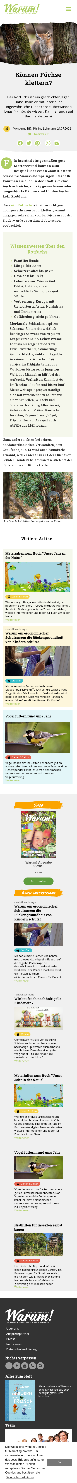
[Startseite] (22, 9)
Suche (40, 1365)
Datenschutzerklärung (21, 1349)
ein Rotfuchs (22, 205)
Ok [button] (59, 1462)
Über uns (12, 1329)
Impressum (13, 1344)
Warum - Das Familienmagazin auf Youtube (24, 1365)
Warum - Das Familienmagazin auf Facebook (16, 1365)
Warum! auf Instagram (9, 1365)
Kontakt (32, 1365)
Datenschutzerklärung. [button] (20, 1477)
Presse (10, 1339)
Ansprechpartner (17, 1334)
